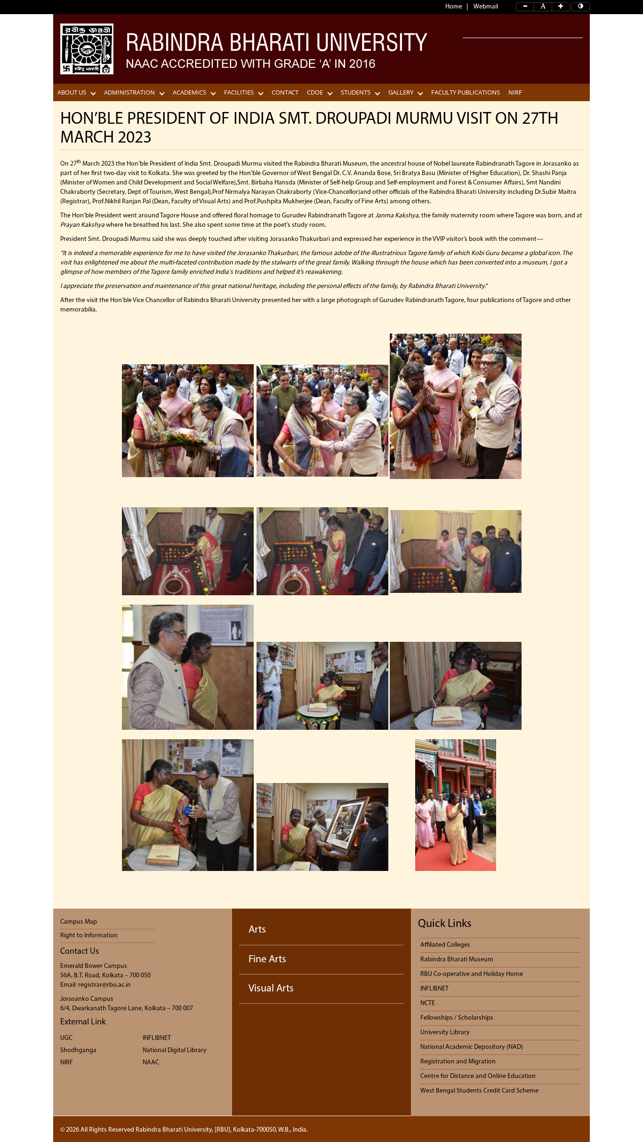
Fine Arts (267, 959)
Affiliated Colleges (445, 945)
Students (355, 92)
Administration (129, 92)
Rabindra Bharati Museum (456, 959)
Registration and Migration (458, 1061)
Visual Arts (271, 988)
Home (453, 6)
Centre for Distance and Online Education (478, 1076)
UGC (66, 1038)
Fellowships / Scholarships (456, 1018)
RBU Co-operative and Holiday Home (471, 974)
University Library (445, 1032)
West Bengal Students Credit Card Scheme (479, 1090)
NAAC (151, 1062)
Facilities (239, 92)
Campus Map (78, 922)
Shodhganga (78, 1050)
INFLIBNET (157, 1038)
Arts (257, 930)
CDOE (315, 92)
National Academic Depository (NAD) (471, 1047)
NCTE (427, 1003)
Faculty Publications (465, 92)
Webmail (486, 6)
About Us (71, 92)
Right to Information (89, 935)
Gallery (400, 92)
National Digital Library (175, 1050)
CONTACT (285, 92)
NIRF (515, 92)
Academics (189, 92)
